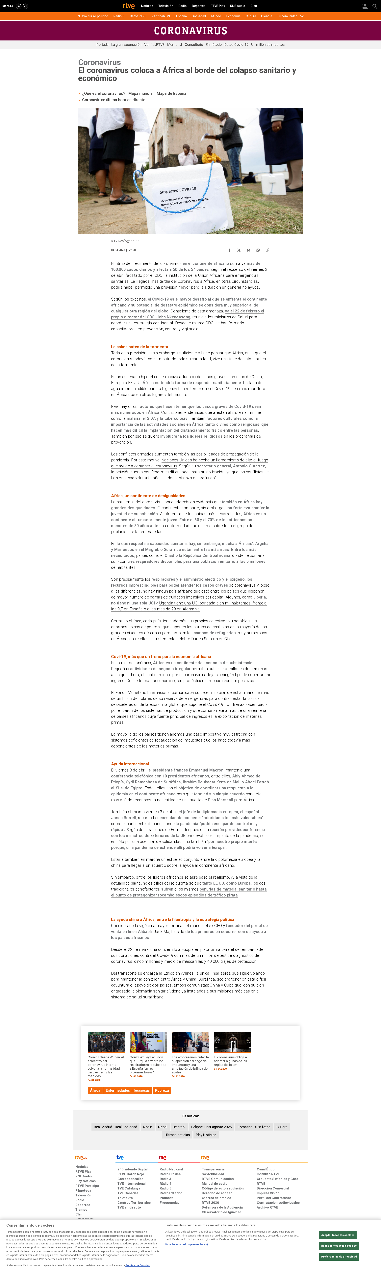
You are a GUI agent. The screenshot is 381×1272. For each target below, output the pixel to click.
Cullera (281, 1127)
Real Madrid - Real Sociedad (115, 1127)
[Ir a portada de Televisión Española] (136, 1158)
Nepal (162, 1127)
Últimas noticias (177, 1135)
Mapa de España (171, 93)
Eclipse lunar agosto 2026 (211, 1127)
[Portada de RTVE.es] (129, 6)
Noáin (147, 1127)
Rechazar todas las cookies (339, 1245)
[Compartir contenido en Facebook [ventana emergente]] (229, 249)
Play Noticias (206, 1135)
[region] (190, 1245)
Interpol (179, 1127)
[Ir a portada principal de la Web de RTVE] (94, 1157)
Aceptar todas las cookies (337, 1235)
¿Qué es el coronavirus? (103, 93)
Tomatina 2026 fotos (254, 1127)
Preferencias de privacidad (339, 1256)
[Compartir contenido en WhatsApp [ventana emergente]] (258, 249)
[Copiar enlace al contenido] (267, 249)
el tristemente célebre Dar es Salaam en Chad (192, 638)
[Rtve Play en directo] (18, 6)
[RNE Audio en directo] (25, 6)
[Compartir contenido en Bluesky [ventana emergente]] (248, 249)
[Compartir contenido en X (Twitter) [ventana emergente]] (239, 249)
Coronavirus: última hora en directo (113, 99)
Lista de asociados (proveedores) (186, 1244)
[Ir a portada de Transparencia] (254, 1158)
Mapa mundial (141, 93)
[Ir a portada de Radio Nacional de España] (179, 1158)
